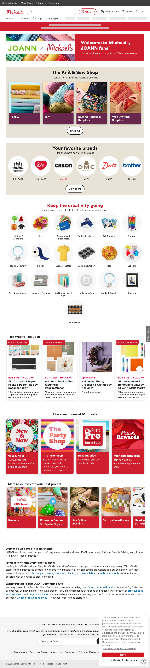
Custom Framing (10, 3)
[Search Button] (30, 11)
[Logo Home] (14, 12)
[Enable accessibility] (143, 661)
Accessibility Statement (57, 664)
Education (54, 3)
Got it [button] (123, 654)
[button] (123, 660)
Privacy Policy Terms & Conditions (119, 648)
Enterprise (41, 3)
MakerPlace (27, 3)
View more (75, 188)
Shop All (75, 130)
